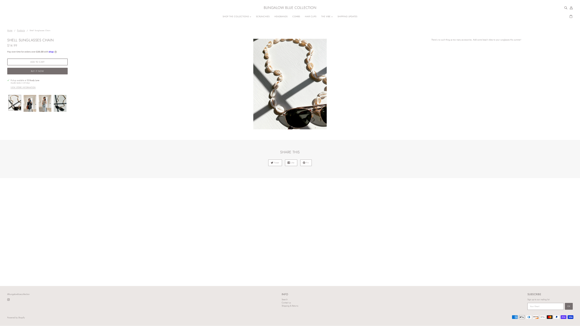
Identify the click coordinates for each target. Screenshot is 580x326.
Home (9, 30)
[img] (566, 8)
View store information (23, 87)
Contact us (286, 302)
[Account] (571, 8)
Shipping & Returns (290, 305)
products (21, 30)
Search (285, 299)
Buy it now (37, 71)
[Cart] (571, 16)
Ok (568, 306)
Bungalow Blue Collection (290, 7)
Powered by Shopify (16, 317)
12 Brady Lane (33, 80)
